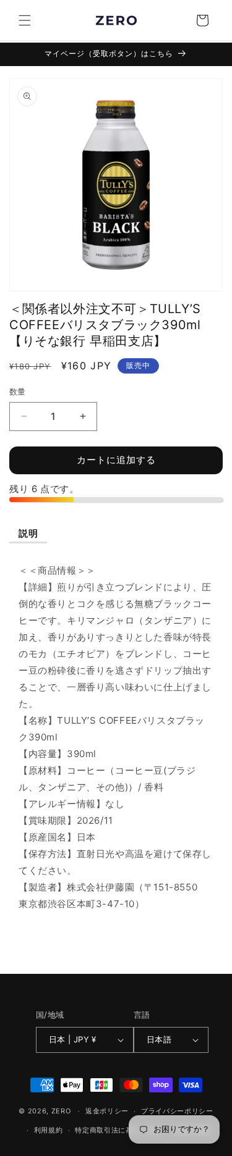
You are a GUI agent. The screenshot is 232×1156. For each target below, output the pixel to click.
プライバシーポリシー (177, 1111)
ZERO (61, 1111)
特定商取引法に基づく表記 (118, 1130)
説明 (28, 533)
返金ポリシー (107, 1111)
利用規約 (48, 1130)
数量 (17, 391)
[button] (24, 20)
